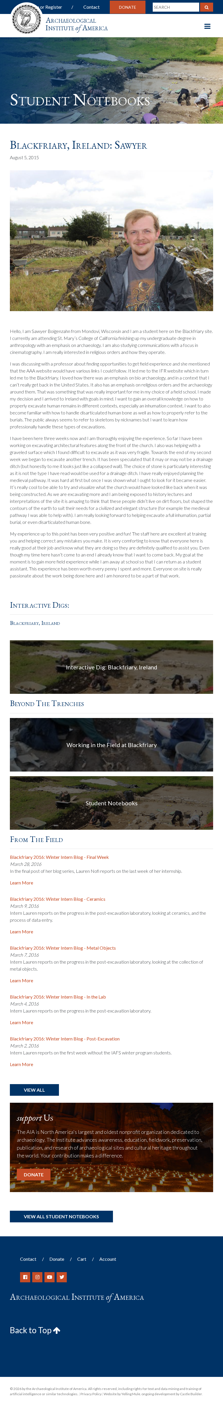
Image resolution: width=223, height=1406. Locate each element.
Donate (127, 7)
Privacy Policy (91, 1394)
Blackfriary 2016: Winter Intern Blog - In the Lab (58, 996)
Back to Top (31, 1330)
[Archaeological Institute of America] (26, 17)
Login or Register (45, 7)
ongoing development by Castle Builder (171, 1394)
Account (107, 1259)
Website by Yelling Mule (122, 1394)
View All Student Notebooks (61, 1216)
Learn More (21, 882)
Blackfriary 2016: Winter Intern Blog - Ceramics (57, 899)
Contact (91, 7)
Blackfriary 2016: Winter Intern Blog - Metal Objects (63, 948)
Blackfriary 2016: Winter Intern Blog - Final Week (59, 857)
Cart (81, 1259)
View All (34, 1090)
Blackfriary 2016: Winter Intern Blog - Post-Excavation (65, 1038)
